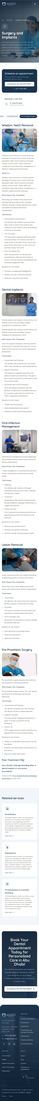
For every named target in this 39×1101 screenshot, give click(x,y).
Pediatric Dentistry (27, 1040)
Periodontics (25, 1023)
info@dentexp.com (11, 1039)
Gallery (4, 1060)
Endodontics (25, 1026)
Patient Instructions (8, 1063)
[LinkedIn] (14, 1044)
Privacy (4, 1096)
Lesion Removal (12, 116)
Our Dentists (6, 1056)
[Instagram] (9, 1044)
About (23, 1056)
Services (9, 20)
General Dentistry (27, 1044)
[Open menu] (35, 4)
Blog (22, 1060)
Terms (11, 1096)
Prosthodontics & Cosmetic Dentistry (27, 1031)
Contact (23, 1063)
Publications (6, 1071)
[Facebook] (4, 1044)
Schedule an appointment (19, 84)
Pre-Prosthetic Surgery (28, 116)
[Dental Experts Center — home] (9, 4)
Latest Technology (8, 1067)
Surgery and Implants (28, 1019)
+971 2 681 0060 (20, 89)
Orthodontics (25, 1036)
